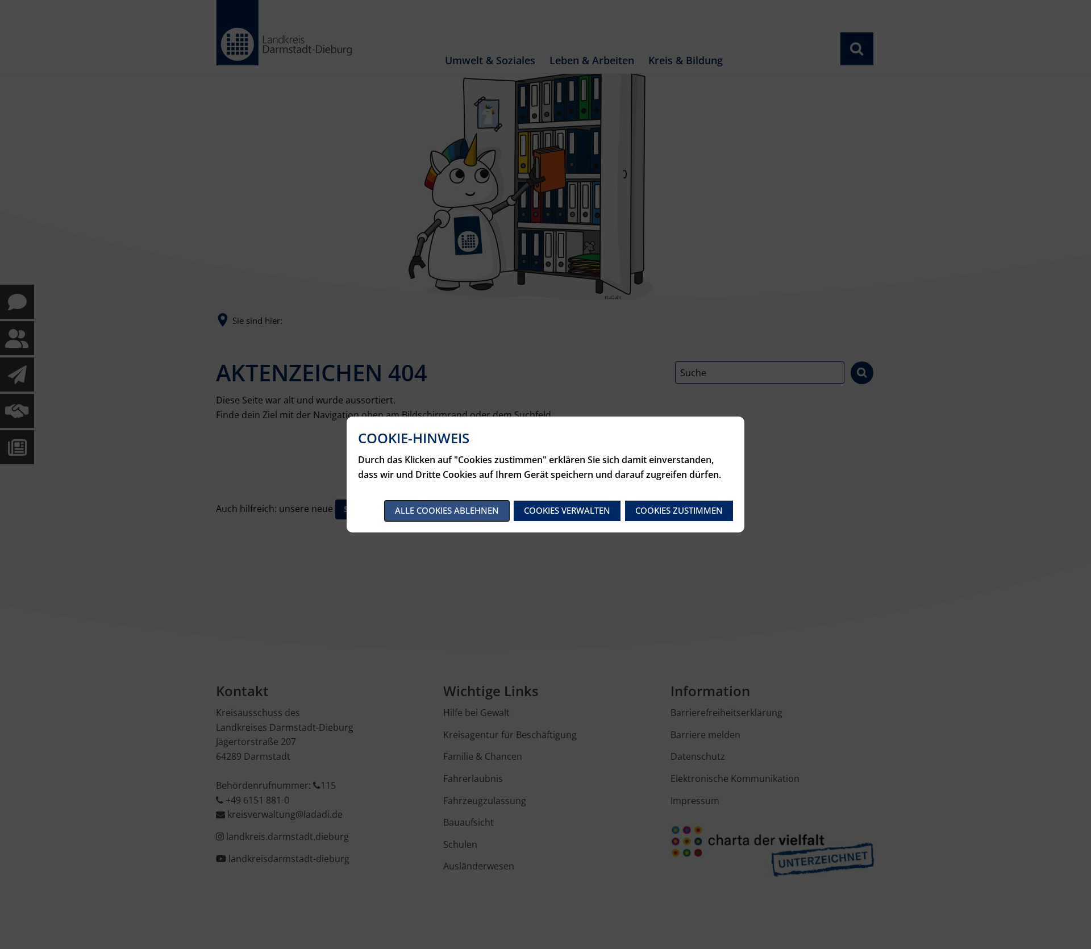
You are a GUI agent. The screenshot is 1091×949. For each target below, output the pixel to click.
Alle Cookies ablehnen (447, 510)
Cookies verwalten (567, 510)
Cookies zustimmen (679, 510)
